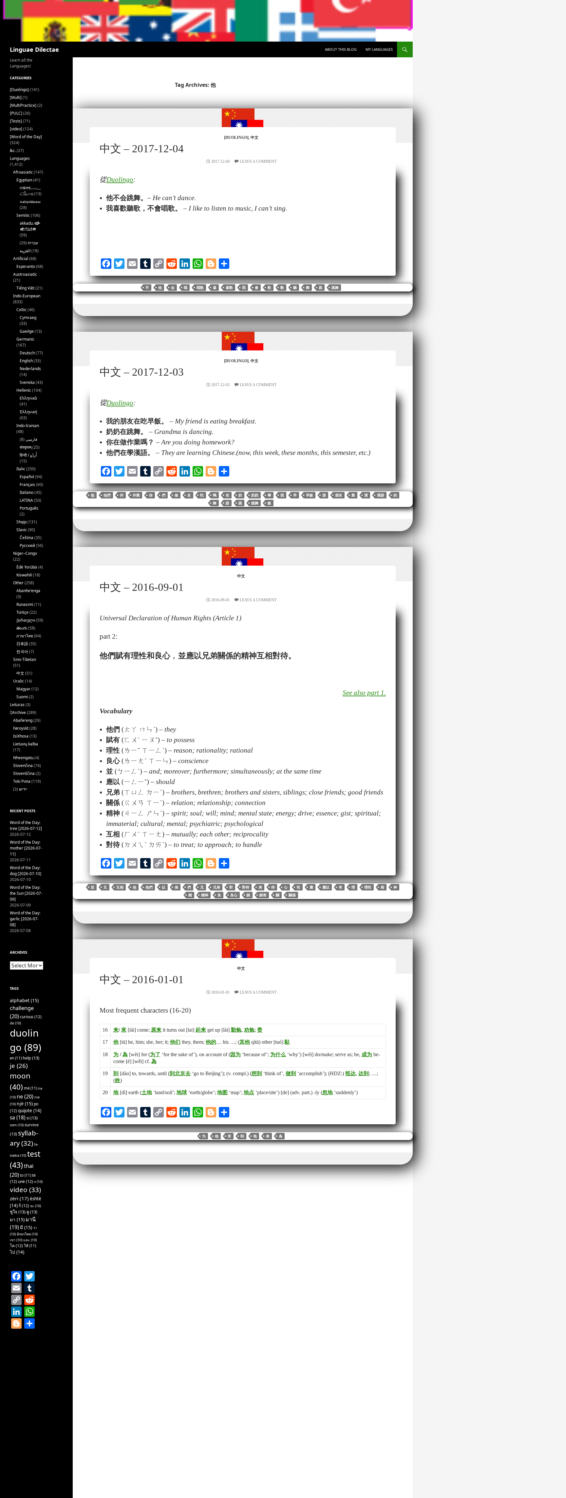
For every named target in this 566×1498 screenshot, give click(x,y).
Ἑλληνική (28, 412)
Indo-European (26, 296)
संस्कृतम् (25, 447)
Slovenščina (24, 773)
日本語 (22, 643)
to (25, 1175)
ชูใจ (18, 1212)
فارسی (31, 439)
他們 (107, 495)
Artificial (20, 258)
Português (29, 508)
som (17, 1125)
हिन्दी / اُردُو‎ (28, 455)
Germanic (25, 339)
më (30, 1088)
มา (17, 1219)
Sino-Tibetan (24, 659)
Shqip (21, 522)
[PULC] (16, 113)
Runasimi (24, 604)
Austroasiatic (25, 274)
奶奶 (254, 495)
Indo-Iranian (27, 425)
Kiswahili (24, 575)
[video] (16, 129)
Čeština (26, 537)
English (26, 361)
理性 (367, 887)
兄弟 (216, 887)
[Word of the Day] (26, 137)
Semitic (23, 215)
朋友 (338, 495)
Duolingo (119, 179)
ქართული (25, 620)
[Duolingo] (236, 137)
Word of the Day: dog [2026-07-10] (25, 870)
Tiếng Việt (25, 288)
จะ (35, 1206)
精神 (204, 895)
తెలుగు (21, 628)
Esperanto (25, 266)
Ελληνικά (28, 398)
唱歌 (200, 288)
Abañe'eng (22, 720)
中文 (254, 137)
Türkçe (22, 612)
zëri (19, 1198)
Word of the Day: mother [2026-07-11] (26, 848)
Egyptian (24, 180)
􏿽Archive (18, 712)
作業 (136, 495)
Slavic (21, 530)
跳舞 (335, 288)
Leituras (17, 704)
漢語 (380, 495)
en (16, 1058)
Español (27, 476)
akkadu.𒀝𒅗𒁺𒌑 (30, 226)
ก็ (24, 1205)
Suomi (22, 697)
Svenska (27, 382)
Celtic (21, 309)
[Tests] (16, 121)
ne (25, 1096)
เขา (16, 1240)
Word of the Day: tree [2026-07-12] (26, 825)
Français (27, 484)
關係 (292, 895)
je (19, 1065)
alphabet (24, 1000)
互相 (119, 887)
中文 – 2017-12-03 (142, 372)
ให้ (30, 1245)
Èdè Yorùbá (26, 567)
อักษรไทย (27, 1234)
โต (16, 1245)
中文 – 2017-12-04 (142, 149)
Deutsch (27, 353)
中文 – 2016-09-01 (142, 587)
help (31, 1058)
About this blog (341, 49)
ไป (17, 1252)
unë (25, 1181)
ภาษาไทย (24, 636)
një (25, 1103)
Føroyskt (20, 728)
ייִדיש (23, 789)
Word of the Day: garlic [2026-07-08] (25, 918)
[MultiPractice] (23, 105)
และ (30, 1240)
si (32, 1118)
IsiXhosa (20, 736)
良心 (233, 895)
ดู (32, 1212)
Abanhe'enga (28, 590)
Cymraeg (28, 317)
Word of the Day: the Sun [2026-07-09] (26, 893)
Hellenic (23, 390)
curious (31, 1017)
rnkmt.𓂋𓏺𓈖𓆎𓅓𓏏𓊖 (30, 191)
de (15, 1023)
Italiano (26, 492)
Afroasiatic (23, 172)
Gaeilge (27, 331)
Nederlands (30, 368)
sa (18, 1117)
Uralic (18, 681)
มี (26, 1227)
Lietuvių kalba (25, 744)
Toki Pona (21, 781)
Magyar (23, 689)
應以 (326, 887)
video (25, 1189)
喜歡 (229, 288)
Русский (27, 545)
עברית (33, 243)
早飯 (309, 495)
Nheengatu (23, 757)
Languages (20, 158)
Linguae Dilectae (34, 49)
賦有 (263, 895)
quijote (29, 1111)
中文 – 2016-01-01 (142, 979)
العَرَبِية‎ (25, 250)
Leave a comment (258, 161)
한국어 (22, 651)
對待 (245, 887)
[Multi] (16, 97)
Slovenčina (23, 765)
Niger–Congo (25, 553)
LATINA (26, 500)
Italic (20, 469)
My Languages (379, 49)
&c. (13, 150)
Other (18, 583)
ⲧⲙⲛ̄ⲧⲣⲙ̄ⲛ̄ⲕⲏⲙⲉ (30, 201)
